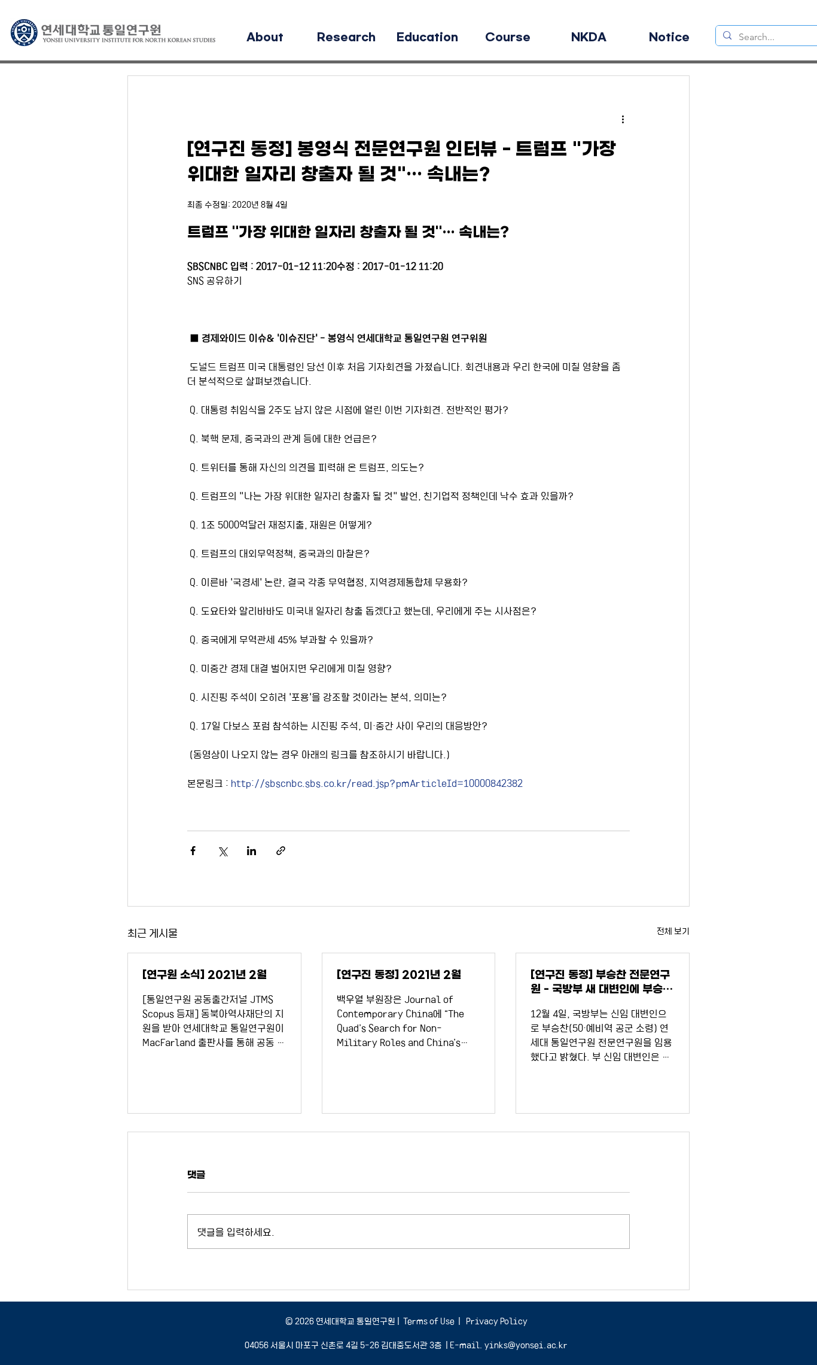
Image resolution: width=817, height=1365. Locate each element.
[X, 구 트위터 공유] (222, 850)
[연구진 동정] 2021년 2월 (399, 974)
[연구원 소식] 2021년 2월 (204, 974)
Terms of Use (429, 1321)
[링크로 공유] (280, 850)
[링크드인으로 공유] (251, 850)
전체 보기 (673, 931)
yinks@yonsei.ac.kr (526, 1345)
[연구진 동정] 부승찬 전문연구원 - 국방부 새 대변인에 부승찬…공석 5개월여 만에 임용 (600, 982)
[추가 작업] (622, 119)
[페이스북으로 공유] (193, 850)
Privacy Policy (496, 1321)
